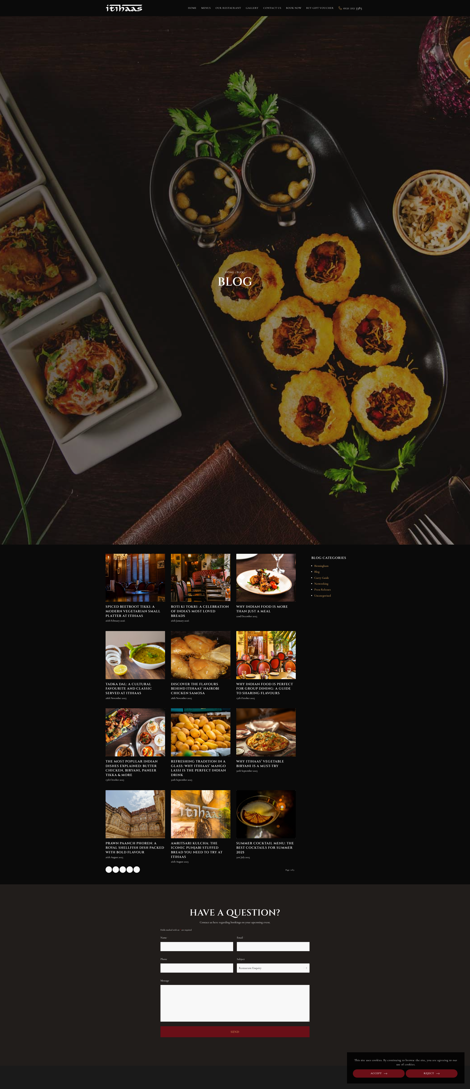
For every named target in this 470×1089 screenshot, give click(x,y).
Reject (429, 1073)
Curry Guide (321, 578)
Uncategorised (322, 595)
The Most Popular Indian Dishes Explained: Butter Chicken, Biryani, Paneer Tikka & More (132, 768)
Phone (163, 959)
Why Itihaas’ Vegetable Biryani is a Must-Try (260, 763)
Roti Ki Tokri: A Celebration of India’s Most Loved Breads (200, 611)
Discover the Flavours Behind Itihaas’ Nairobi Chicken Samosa (195, 688)
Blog (316, 572)
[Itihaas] (124, 8)
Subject (241, 959)
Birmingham (321, 566)
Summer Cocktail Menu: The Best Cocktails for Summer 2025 (265, 848)
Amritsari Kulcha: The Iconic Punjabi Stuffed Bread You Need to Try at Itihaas (197, 850)
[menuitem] (192, 8)
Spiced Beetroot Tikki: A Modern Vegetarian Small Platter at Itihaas (133, 611)
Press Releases (322, 589)
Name (164, 937)
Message (165, 980)
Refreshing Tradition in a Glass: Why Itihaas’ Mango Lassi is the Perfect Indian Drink (198, 768)
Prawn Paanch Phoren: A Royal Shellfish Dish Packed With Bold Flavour (135, 848)
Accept (376, 1073)
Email (241, 937)
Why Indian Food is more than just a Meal (262, 609)
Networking (321, 584)
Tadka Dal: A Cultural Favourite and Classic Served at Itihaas (129, 688)
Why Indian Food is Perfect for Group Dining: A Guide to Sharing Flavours (264, 688)
